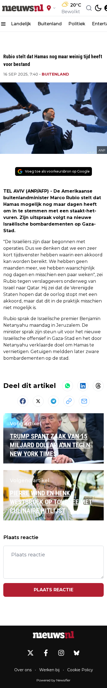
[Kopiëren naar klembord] (68, 401)
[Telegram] (53, 401)
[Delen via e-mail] (84, 401)
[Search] (89, 8)
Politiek (76, 23)
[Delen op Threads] (98, 385)
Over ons (23, 669)
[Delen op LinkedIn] (82, 385)
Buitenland (50, 23)
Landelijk (21, 23)
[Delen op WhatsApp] (67, 385)
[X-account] (30, 653)
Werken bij (49, 669)
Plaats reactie (53, 589)
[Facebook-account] (46, 653)
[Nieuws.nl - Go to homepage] (53, 634)
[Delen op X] (38, 401)
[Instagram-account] (61, 653)
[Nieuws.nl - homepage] (22, 8)
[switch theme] (98, 8)
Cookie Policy (80, 669)
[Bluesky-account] (76, 653)
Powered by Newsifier (53, 680)
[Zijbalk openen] (3, 24)
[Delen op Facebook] (22, 401)
